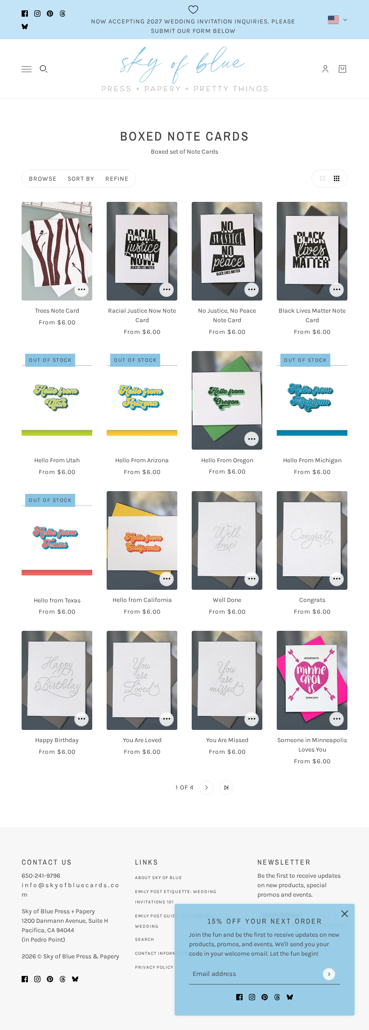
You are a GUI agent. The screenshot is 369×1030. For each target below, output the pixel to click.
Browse (43, 178)
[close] (344, 913)
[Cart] (342, 69)
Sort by (81, 178)
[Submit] (329, 974)
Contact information (163, 953)
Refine (117, 178)
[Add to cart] (81, 290)
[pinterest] (50, 13)
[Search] (44, 69)
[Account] (325, 69)
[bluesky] (25, 26)
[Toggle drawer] (27, 69)
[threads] (62, 13)
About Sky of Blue (158, 877)
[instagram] (37, 13)
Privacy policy (154, 967)
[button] (320, 178)
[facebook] (25, 13)
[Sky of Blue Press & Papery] (185, 68)
